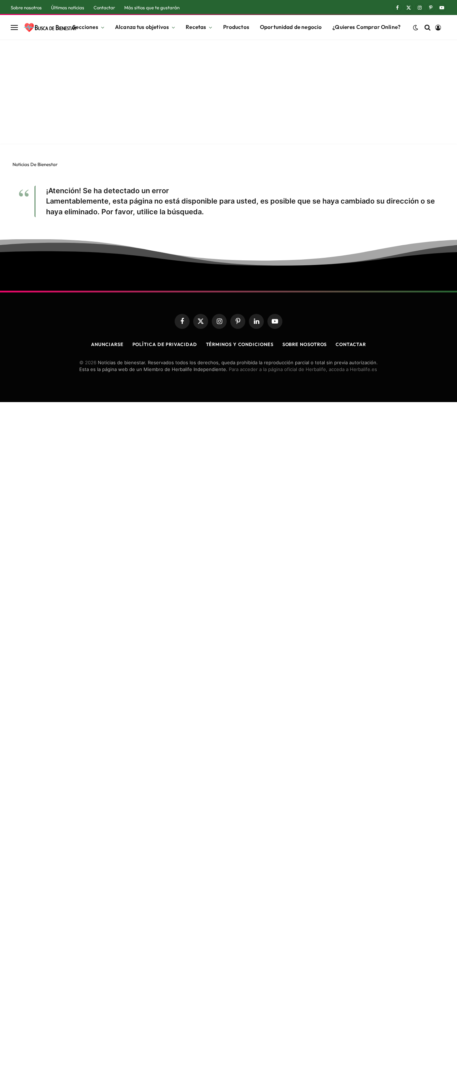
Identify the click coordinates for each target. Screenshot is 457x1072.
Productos (236, 27)
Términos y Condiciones (239, 344)
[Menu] (14, 27)
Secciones (85, 27)
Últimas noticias (67, 7)
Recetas (196, 27)
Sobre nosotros (26, 7)
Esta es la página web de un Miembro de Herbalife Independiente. (153, 369)
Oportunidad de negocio (291, 27)
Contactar (104, 7)
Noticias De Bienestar (34, 164)
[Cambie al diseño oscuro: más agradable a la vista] (415, 27)
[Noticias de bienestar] (50, 27)
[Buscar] (427, 27)
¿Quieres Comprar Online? (366, 27)
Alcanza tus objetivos (142, 27)
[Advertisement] (228, 94)
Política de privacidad (164, 344)
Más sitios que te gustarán (152, 7)
